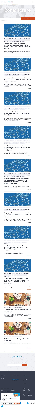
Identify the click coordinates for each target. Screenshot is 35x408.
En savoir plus (29, 54)
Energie (2, 390)
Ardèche (10, 38)
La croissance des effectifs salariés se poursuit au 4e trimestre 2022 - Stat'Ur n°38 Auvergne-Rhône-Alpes (17, 113)
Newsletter (12, 362)
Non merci (4, 403)
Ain (4, 38)
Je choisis (10, 403)
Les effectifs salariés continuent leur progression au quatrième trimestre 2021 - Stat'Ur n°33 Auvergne (15, 247)
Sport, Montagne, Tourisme (26, 74)
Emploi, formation (22, 41)
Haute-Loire (23, 38)
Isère (17, 38)
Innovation (24, 378)
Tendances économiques (15, 379)
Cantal (12, 38)
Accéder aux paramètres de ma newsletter (17, 367)
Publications (13, 378)
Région (5, 240)
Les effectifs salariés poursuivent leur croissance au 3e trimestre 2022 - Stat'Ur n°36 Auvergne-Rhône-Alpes (17, 147)
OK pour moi (17, 403)
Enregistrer (25, 365)
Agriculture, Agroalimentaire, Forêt (17, 74)
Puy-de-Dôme (10, 74)
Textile (10, 41)
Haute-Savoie (6, 74)
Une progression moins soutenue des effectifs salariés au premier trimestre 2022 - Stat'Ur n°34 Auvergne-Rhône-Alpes (17, 214)
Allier (6, 38)
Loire (20, 38)
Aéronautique (13, 390)
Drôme (15, 38)
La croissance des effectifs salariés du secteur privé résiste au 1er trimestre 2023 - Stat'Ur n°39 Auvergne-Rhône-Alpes (17, 79)
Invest (23, 380)
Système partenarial (3, 378)
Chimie (7, 41)
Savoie (29, 38)
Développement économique (15, 41)
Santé (2, 389)
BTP (4, 41)
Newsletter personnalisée (21, 362)
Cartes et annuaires (14, 380)
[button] (2, 406)
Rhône (26, 38)
